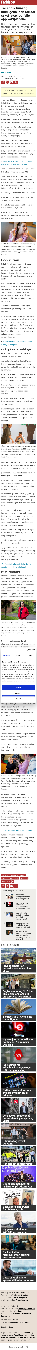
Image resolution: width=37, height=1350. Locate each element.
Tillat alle (18, 687)
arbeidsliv (6, 881)
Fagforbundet (13, 1306)
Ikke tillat (18, 698)
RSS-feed (9, 1327)
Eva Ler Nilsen (22, 1292)
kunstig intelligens (10, 875)
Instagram (5, 1316)
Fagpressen (25, 1332)
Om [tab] (30, 655)
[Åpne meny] (33, 2)
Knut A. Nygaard (19, 1297)
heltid (23, 875)
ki (13, 881)
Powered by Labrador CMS (18, 1347)
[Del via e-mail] (12, 82)
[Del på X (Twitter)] (7, 82)
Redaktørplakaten (22, 1335)
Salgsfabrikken (16, 1311)
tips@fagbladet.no (26, 1308)
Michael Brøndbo (20, 1295)
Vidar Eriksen (22, 1300)
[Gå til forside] (8, 2)
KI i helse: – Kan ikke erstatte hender (17, 830)
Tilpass (17, 693)
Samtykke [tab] (6, 655)
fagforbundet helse (10, 878)
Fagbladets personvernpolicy (18, 1340)
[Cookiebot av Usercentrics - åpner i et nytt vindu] (26, 650)
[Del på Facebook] (3, 82)
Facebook (17, 1313)
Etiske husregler (25, 1337)
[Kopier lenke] (16, 82)
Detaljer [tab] (18, 655)
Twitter (26, 1313)
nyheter (24, 878)
